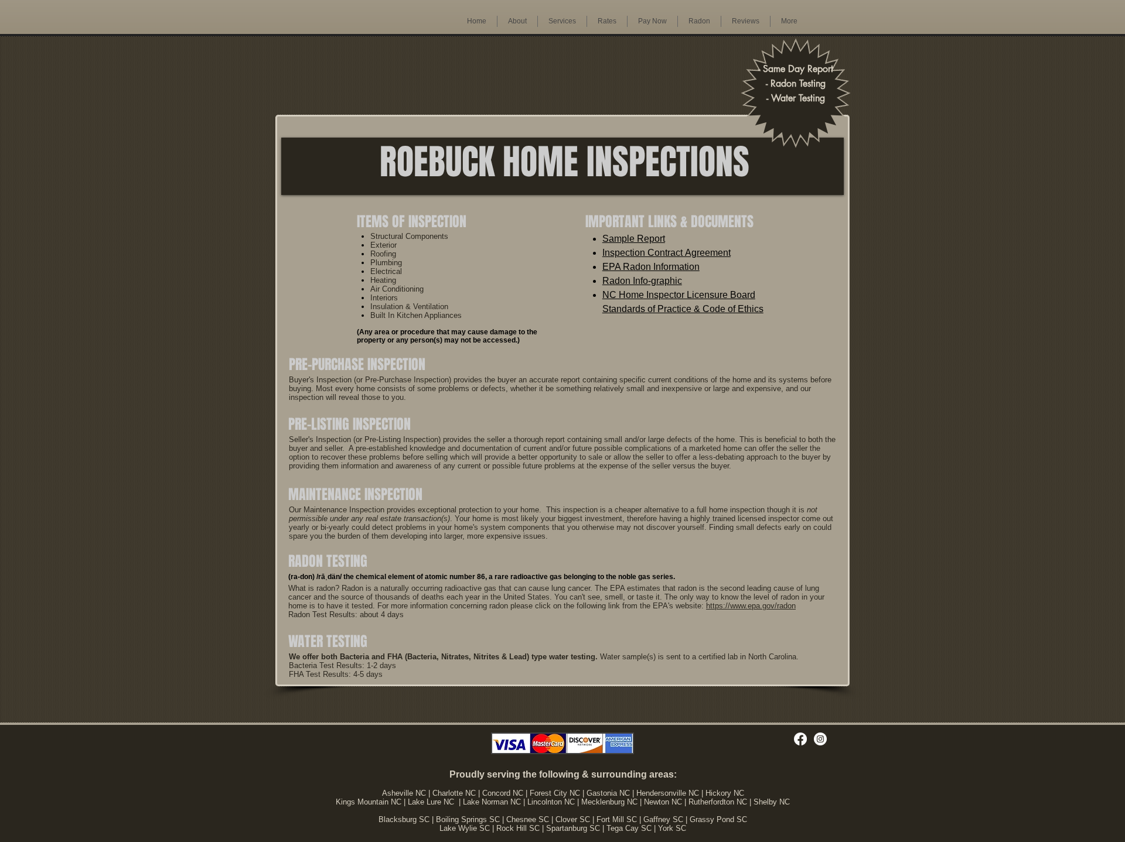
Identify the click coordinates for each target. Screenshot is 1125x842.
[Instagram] (820, 739)
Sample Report (633, 239)
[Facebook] (800, 739)
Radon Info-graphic (642, 281)
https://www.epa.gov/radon (751, 605)
